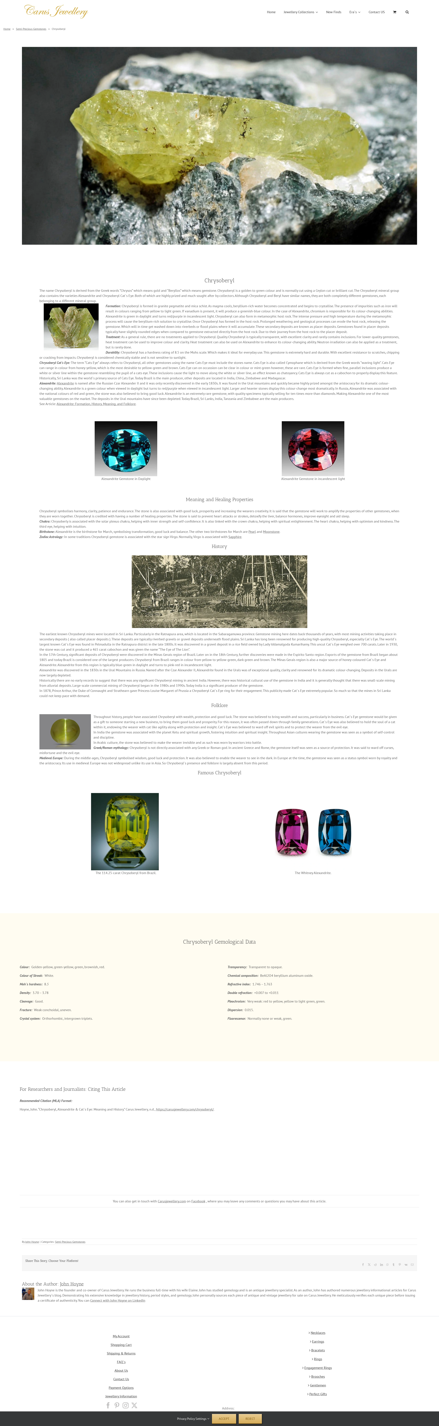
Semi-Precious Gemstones (31, 29)
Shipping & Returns (121, 1353)
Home (6, 29)
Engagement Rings (318, 1368)
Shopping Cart (121, 1345)
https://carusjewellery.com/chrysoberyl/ (185, 1109)
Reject (250, 1419)
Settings (201, 1419)
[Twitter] (134, 1405)
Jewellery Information (121, 1396)
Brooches (318, 1376)
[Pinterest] (117, 1405)
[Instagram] (126, 1405)
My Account (121, 1336)
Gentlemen (318, 1385)
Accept (224, 1419)
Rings (318, 1359)
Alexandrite (65, 383)
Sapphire (234, 537)
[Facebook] (108, 1405)
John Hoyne (32, 1241)
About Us (121, 1370)
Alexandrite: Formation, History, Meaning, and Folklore (96, 404)
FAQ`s (121, 1362)
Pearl (252, 531)
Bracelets (318, 1350)
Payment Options (121, 1387)
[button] (407, 12)
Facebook (198, 1201)
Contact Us (121, 1379)
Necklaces (318, 1333)
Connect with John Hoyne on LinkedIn (117, 1300)
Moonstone (271, 531)
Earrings (318, 1341)
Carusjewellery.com (172, 1201)
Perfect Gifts (318, 1394)
